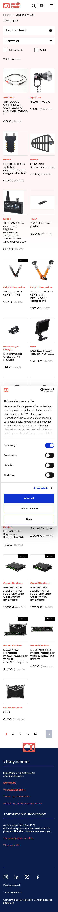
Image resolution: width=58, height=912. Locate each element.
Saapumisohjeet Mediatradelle (18, 838)
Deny (29, 519)
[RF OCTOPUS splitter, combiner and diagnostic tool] (15, 143)
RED (33, 346)
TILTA (33, 218)
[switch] (49, 455)
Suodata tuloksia (16, 30)
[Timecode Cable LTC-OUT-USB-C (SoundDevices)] (15, 81)
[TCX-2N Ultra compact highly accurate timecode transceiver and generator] (15, 202)
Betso (7, 159)
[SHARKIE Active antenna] (42, 143)
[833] (15, 691)
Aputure (35, 97)
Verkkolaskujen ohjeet (14, 789)
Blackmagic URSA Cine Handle (12, 357)
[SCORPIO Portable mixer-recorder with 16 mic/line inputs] (15, 629)
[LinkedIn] (16, 877)
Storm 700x (40, 101)
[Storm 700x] (42, 81)
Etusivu (7, 15)
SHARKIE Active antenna (42, 165)
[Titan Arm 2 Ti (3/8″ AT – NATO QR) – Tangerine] (42, 271)
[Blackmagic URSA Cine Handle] (15, 330)
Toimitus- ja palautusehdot (16, 796)
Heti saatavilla (15, 50)
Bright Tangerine (14, 287)
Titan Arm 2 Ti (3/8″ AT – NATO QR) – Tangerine (41, 296)
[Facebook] (37, 877)
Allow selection (29, 508)
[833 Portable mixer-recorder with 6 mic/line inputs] (42, 629)
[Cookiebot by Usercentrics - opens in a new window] (41, 390)
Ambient (9, 97)
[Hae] (34, 6)
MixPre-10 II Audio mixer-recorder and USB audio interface (13, 594)
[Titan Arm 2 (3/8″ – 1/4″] (15, 271)
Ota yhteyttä (9, 783)
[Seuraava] (49, 734)
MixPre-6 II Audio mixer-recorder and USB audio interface (40, 594)
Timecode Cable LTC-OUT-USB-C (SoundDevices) (15, 108)
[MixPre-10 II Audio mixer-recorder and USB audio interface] (15, 566)
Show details (40, 488)
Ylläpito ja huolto (11, 845)
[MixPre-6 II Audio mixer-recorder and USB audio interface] (42, 566)
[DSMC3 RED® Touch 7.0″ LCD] (42, 330)
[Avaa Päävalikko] (41, 6)
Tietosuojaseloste (12, 892)
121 (36, 734)
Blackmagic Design (11, 348)
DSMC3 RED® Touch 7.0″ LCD (42, 352)
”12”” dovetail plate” (40, 224)
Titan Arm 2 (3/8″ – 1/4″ (12, 293)
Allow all (29, 498)
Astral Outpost (42, 528)
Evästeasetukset (11, 885)
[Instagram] (5, 877)
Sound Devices (12, 583)
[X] (27, 877)
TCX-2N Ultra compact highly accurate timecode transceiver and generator (14, 232)
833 (6, 712)
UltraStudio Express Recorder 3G (13, 534)
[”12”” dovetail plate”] (42, 202)
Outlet (43, 50)
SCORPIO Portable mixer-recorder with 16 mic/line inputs (15, 656)
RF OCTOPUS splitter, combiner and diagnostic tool (15, 168)
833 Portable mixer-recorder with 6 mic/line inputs (42, 654)
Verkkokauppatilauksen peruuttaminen (22, 803)
